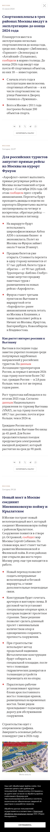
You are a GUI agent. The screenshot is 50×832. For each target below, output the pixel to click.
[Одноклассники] (20, 126)
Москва (6, 5)
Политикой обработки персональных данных (23, 812)
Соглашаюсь (25, 825)
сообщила (17, 193)
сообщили (9, 60)
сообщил (28, 537)
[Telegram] (30, 126)
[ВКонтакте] (14, 126)
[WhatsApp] (36, 126)
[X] (25, 126)
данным (25, 364)
